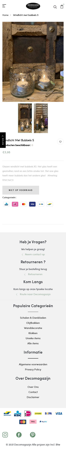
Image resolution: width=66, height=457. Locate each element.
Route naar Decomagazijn (34, 294)
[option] (33, 62)
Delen (3, 141)
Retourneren (34, 274)
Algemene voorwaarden (33, 364)
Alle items (33, 343)
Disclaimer (33, 397)
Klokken (33, 333)
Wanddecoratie (33, 328)
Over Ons (33, 386)
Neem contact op (34, 254)
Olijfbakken (33, 322)
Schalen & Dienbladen (33, 317)
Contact (33, 392)
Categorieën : (9, 197)
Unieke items (33, 338)
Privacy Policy (33, 369)
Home (5, 14)
